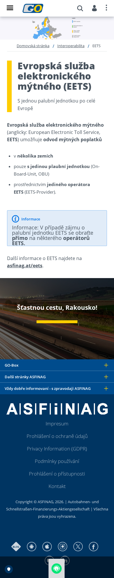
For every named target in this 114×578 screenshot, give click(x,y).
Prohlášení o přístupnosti (57, 473)
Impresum (57, 423)
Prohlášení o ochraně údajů (57, 436)
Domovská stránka (33, 45)
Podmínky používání (57, 461)
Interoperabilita (70, 45)
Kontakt (57, 486)
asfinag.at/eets (24, 265)
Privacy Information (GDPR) (57, 448)
